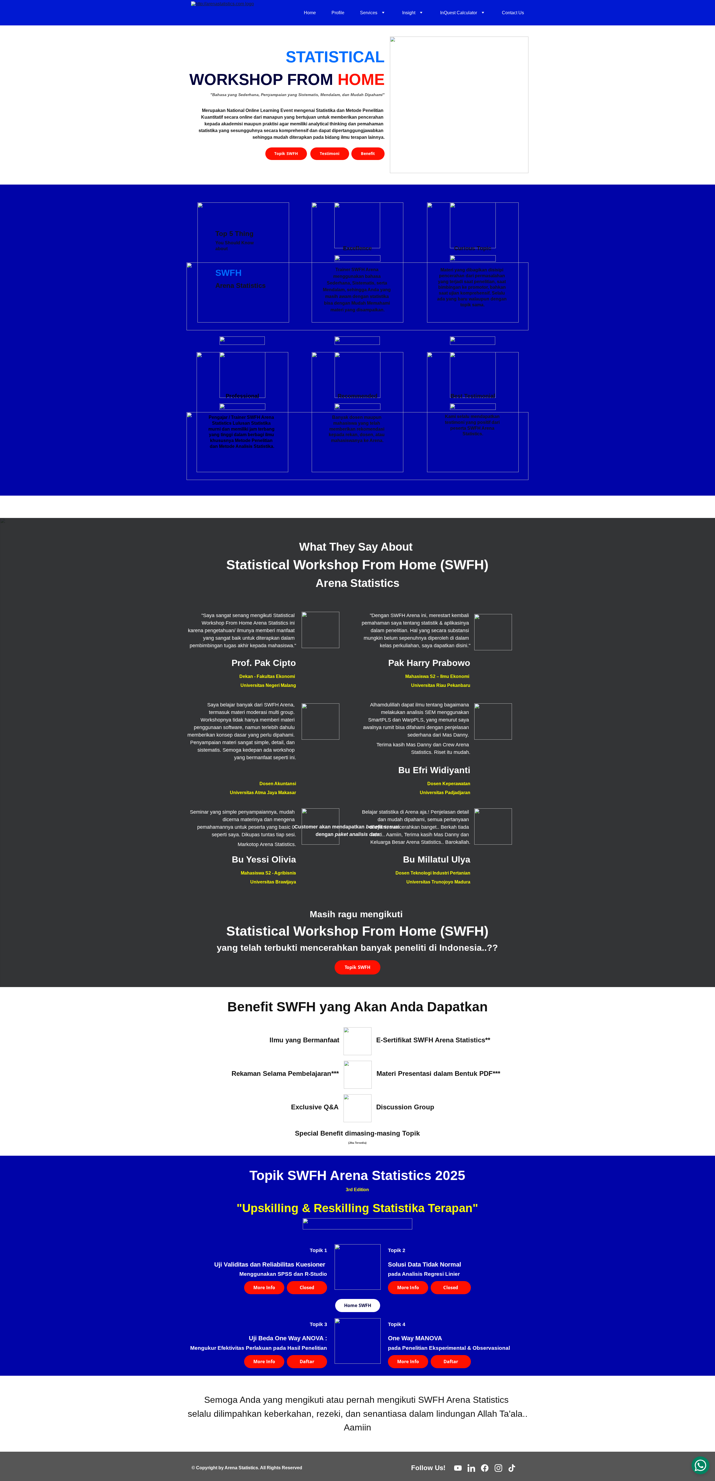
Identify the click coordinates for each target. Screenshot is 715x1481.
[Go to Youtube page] (458, 1468)
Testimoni (329, 153)
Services (368, 12)
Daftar (307, 1361)
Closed (307, 1287)
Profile (338, 12)
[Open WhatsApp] (700, 1465)
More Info (264, 1287)
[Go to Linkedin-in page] (471, 1468)
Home (310, 12)
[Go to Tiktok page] (512, 1468)
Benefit (368, 153)
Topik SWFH (286, 153)
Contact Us (513, 12)
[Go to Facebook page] (484, 1468)
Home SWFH (357, 1305)
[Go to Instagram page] (498, 1468)
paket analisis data (357, 834)
